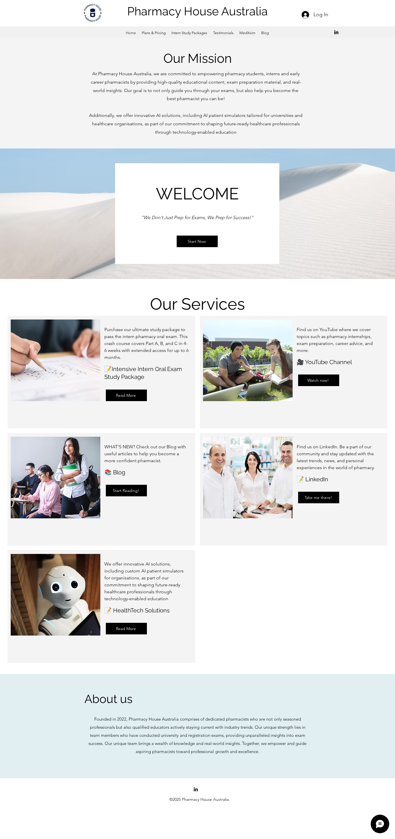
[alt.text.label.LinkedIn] (336, 32)
